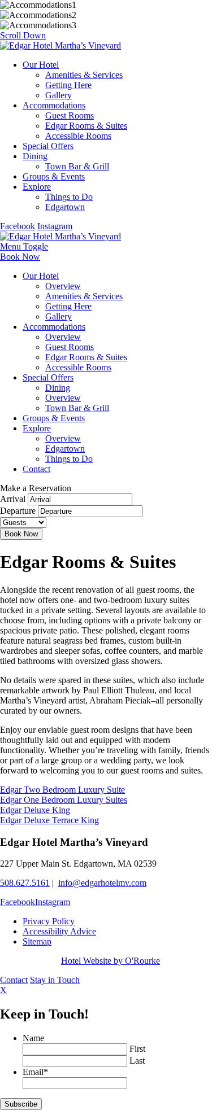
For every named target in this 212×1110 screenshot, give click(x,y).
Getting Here (68, 85)
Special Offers (48, 146)
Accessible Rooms (78, 136)
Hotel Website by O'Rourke (110, 960)
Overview (63, 286)
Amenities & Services (84, 75)
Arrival (12, 499)
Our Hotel (41, 64)
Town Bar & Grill (77, 166)
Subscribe (21, 1104)
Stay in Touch (55, 980)
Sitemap (37, 941)
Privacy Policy (49, 921)
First (137, 1049)
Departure (18, 510)
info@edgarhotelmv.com (102, 883)
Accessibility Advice (59, 931)
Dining (35, 156)
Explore (37, 186)
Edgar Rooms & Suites (86, 125)
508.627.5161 (25, 883)
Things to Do (69, 197)
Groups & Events (54, 176)
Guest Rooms (69, 115)
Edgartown (65, 207)
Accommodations (54, 105)
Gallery (58, 95)
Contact (36, 469)
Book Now (20, 256)
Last (137, 1060)
